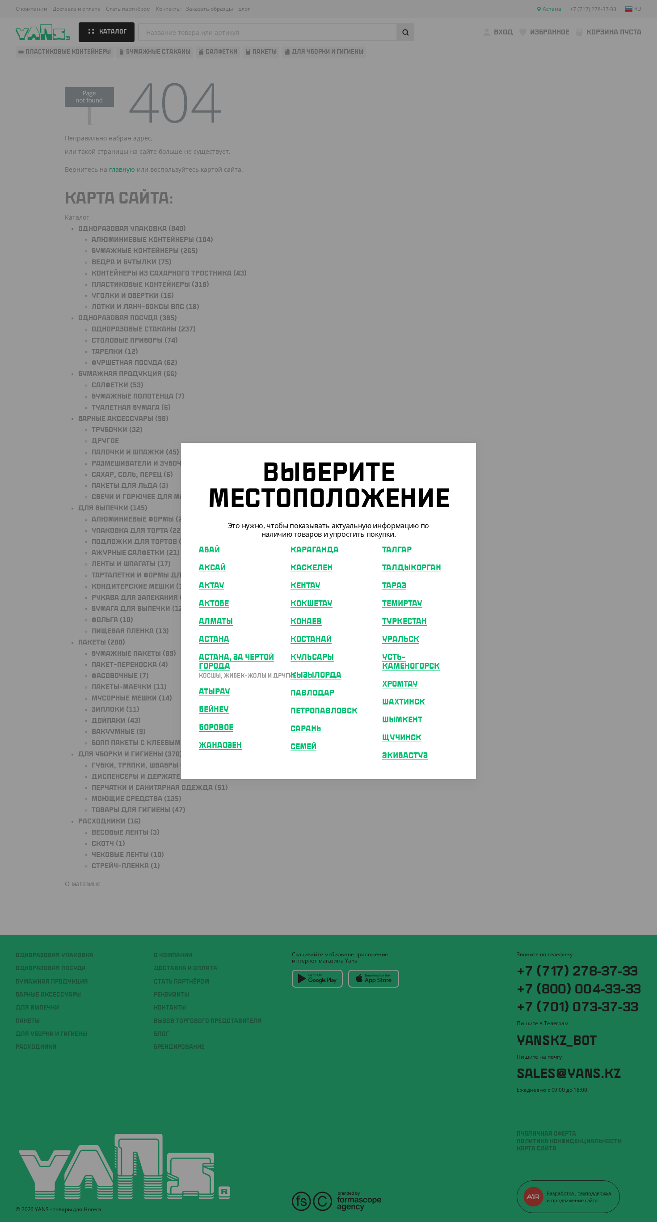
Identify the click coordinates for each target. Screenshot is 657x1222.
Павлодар (312, 693)
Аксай (212, 568)
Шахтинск (403, 702)
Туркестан (404, 621)
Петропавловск (324, 711)
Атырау (214, 692)
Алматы (216, 621)
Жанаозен (220, 745)
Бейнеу (214, 709)
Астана (214, 639)
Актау (211, 586)
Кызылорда (316, 675)
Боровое (216, 727)
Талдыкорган (411, 568)
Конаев (306, 621)
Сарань (306, 729)
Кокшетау (312, 603)
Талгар (397, 550)
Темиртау (402, 603)
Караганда (315, 550)
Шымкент (402, 720)
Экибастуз (405, 756)
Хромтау (400, 684)
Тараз (394, 586)
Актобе (214, 603)
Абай (209, 550)
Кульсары (312, 657)
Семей (303, 747)
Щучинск (401, 738)
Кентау (305, 586)
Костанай (311, 639)
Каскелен (312, 568)
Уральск (400, 639)
